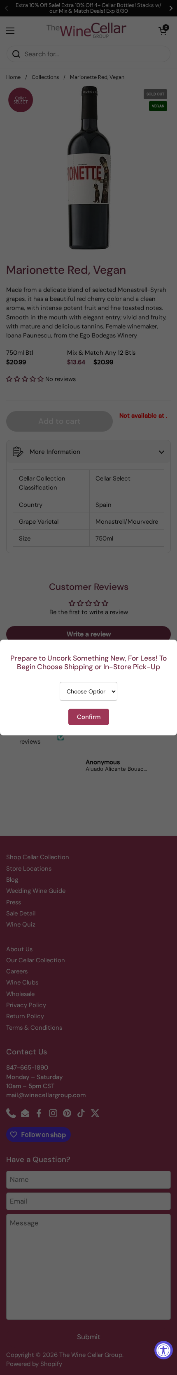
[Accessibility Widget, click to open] (163, 1350)
